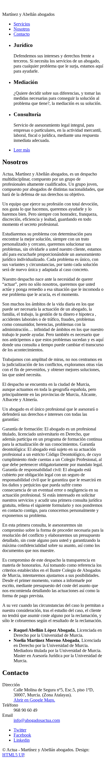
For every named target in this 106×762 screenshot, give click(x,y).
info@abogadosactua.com (37, 720)
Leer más (22, 150)
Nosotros (22, 29)
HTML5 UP (13, 754)
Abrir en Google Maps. (34, 700)
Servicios (22, 23)
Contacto (22, 34)
